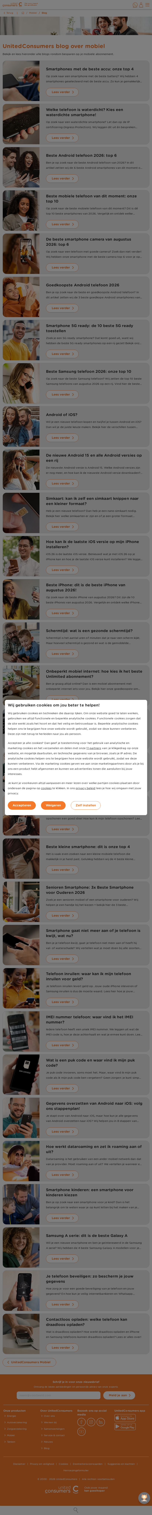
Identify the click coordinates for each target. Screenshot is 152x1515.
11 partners (93, 748)
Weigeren (53, 805)
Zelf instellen (86, 805)
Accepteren (22, 805)
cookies (46, 788)
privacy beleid (85, 788)
